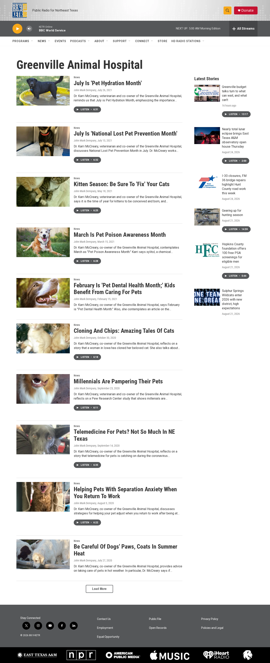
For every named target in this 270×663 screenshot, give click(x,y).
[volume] (29, 28)
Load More (99, 589)
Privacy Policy (209, 619)
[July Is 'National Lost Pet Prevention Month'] (43, 141)
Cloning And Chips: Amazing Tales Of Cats (124, 330)
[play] (17, 28)
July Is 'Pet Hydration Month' (108, 83)
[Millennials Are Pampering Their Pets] (43, 389)
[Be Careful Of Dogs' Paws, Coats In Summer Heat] (43, 554)
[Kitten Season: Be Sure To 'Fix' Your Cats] (43, 192)
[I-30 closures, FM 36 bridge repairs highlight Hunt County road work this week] (207, 182)
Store (162, 41)
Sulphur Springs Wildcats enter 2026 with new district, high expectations (233, 299)
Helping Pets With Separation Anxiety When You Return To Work (125, 493)
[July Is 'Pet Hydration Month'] (43, 91)
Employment (105, 627)
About (99, 41)
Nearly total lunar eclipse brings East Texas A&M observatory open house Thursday (235, 137)
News (42, 41)
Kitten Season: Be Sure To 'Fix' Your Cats (122, 184)
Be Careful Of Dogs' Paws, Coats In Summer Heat (125, 550)
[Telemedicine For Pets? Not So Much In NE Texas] (43, 439)
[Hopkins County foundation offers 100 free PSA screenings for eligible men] (207, 250)
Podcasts (78, 41)
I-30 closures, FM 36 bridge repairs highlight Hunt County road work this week (234, 184)
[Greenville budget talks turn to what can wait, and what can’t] (207, 93)
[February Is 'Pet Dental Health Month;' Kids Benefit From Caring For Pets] (43, 293)
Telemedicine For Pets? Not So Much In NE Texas (124, 435)
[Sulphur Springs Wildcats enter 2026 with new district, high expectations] (207, 297)
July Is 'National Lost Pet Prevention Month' (125, 133)
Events (60, 41)
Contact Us (104, 619)
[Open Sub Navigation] (32, 41)
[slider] (35, 28)
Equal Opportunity (108, 636)
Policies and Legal (212, 627)
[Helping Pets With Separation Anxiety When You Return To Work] (43, 497)
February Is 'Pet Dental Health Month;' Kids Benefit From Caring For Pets (124, 289)
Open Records (158, 627)
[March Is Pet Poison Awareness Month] (43, 242)
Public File (155, 619)
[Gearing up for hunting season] (207, 216)
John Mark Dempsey (85, 90)
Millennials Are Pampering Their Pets (118, 381)
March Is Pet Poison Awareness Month (120, 234)
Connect (142, 41)
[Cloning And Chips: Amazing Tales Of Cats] (43, 338)
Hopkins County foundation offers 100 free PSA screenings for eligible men (234, 252)
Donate (247, 10)
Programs (20, 41)
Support (120, 41)
